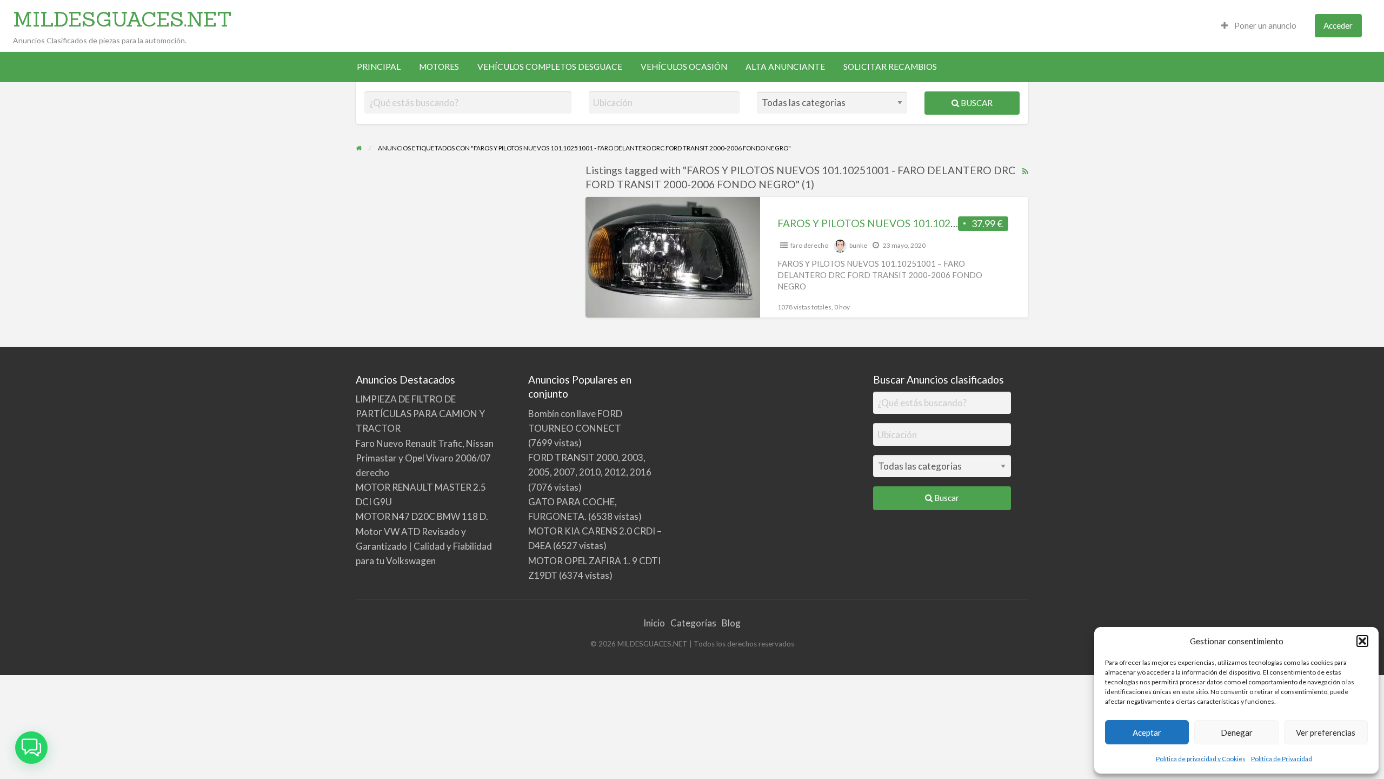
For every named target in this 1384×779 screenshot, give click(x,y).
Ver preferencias (1325, 732)
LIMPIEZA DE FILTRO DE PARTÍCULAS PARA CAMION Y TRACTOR (420, 413)
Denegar (1237, 732)
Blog (731, 623)
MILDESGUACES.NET (122, 19)
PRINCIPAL (379, 66)
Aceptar (1147, 732)
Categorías (693, 623)
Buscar (976, 103)
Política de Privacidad (1281, 759)
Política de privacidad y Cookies (1201, 759)
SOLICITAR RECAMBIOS (890, 66)
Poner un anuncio (1264, 25)
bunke (858, 245)
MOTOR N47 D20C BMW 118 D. (422, 516)
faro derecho (809, 245)
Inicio (654, 623)
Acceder (1338, 25)
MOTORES (439, 66)
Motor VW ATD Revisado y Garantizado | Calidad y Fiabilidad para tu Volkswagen (424, 546)
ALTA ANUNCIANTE (785, 66)
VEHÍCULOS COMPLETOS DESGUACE (549, 66)
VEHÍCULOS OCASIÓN (684, 66)
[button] (1362, 641)
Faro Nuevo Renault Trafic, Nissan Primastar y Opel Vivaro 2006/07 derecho (425, 458)
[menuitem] (1259, 26)
